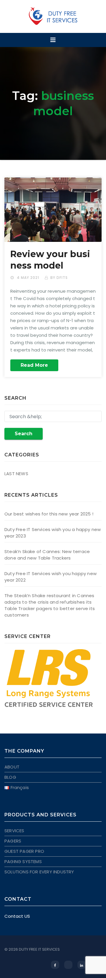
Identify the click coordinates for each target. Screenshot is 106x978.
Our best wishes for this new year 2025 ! (48, 514)
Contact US (17, 916)
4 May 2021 (28, 277)
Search (23, 433)
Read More (34, 365)
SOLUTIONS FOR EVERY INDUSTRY (39, 872)
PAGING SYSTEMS (23, 861)
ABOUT (11, 767)
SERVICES (14, 831)
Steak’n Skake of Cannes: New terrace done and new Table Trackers (47, 554)
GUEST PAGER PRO (24, 851)
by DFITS (59, 277)
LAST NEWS (16, 473)
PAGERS (12, 841)
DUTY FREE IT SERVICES (39, 949)
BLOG (10, 777)
